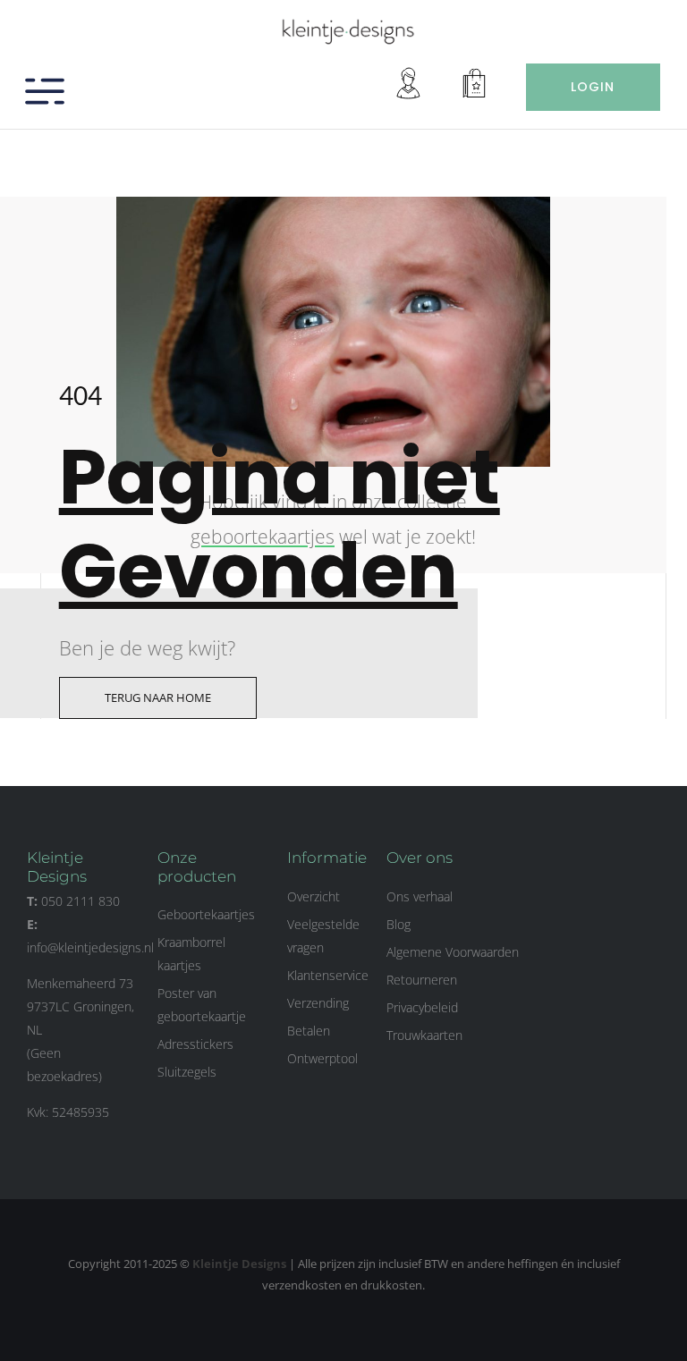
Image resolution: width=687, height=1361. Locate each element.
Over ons (419, 857)
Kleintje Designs (239, 1263)
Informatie (327, 857)
